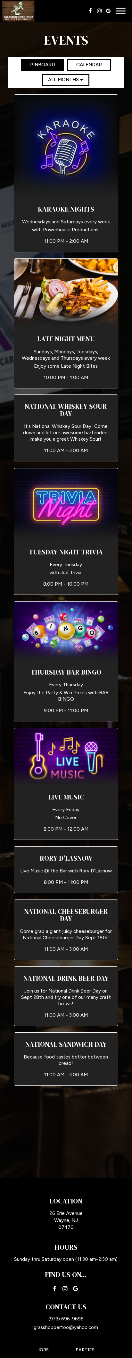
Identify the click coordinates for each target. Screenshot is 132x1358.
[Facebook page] (90, 11)
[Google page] (108, 11)
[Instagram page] (99, 11)
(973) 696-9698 (66, 1319)
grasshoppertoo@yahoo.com (66, 1327)
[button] (66, 173)
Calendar (84, 65)
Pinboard (38, 65)
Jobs (43, 1350)
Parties (85, 1350)
